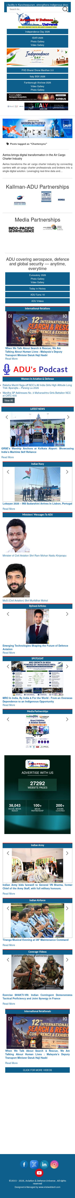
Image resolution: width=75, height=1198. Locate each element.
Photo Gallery (37, 41)
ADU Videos (37, 301)
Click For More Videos (37, 1070)
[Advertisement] (37, 1111)
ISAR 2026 (37, 37)
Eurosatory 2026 (37, 275)
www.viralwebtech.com (49, 1186)
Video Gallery (37, 45)
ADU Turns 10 (38, 294)
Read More (11, 358)
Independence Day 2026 (37, 31)
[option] (20, 200)
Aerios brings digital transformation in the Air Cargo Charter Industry (34, 156)
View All (8, 400)
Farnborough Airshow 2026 (37, 82)
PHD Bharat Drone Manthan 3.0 (38, 70)
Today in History (37, 288)
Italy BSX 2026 (37, 76)
